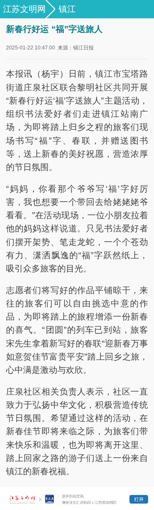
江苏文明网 (24, 9)
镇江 (67, 9)
